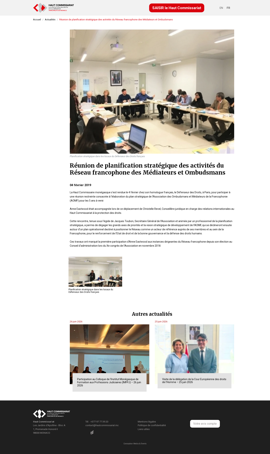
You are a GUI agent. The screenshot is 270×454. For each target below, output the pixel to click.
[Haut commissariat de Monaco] (51, 414)
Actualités (50, 19)
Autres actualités (152, 314)
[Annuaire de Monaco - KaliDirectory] (92, 432)
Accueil (37, 19)
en (221, 8)
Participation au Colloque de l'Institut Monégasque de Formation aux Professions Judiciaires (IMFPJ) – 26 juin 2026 (109, 382)
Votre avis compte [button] (205, 423)
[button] (176, 7)
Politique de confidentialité (152, 425)
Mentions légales (147, 421)
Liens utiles (144, 429)
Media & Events (140, 443)
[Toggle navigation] (215, 8)
